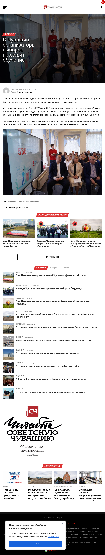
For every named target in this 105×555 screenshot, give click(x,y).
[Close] (62, 523)
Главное (12, 202)
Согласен (35, 544)
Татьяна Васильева (24, 92)
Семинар (35, 202)
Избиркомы (24, 202)
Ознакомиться (53, 537)
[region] (35, 535)
